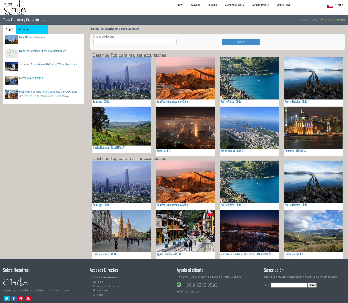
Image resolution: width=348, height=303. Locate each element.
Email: (267, 285)
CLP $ (340, 5)
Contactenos (283, 4)
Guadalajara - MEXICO (104, 254)
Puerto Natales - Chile (296, 101)
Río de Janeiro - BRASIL (233, 151)
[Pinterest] (21, 299)
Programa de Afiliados (106, 286)
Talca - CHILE (163, 151)
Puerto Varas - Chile (231, 101)
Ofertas (24, 29)
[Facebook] (14, 299)
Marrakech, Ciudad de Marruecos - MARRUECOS (246, 254)
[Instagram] (35, 299)
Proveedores (100, 290)
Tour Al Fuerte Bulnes (31, 37)
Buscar (241, 42)
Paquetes (195, 4)
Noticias (98, 281)
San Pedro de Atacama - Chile (172, 101)
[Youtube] (28, 299)
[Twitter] (7, 299)
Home (304, 19)
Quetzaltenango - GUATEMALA (108, 148)
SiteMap (98, 294)
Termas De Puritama (31, 77)
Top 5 (9, 29)
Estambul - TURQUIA (295, 151)
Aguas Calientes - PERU (169, 254)
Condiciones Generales (106, 277)
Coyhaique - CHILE (294, 254)
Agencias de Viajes (234, 5)
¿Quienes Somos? (260, 4)
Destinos (212, 5)
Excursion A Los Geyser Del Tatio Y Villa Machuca (47, 64)
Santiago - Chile (101, 101)
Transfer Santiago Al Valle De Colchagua (42, 50)
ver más (64, 290)
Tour (180, 4)
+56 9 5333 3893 (201, 285)
